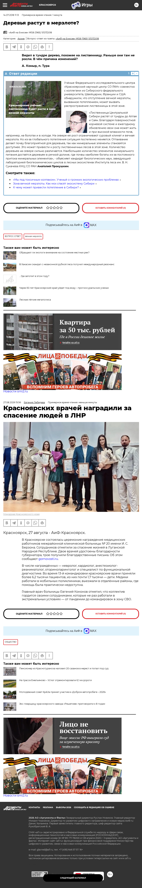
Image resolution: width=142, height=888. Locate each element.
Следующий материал (73, 878)
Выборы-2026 (63, 807)
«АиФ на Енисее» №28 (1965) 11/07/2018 (77, 38)
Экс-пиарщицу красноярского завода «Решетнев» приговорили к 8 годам (62, 703)
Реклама (48, 807)
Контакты (34, 807)
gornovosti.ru (48, 559)
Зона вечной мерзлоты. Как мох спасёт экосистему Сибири (53, 183)
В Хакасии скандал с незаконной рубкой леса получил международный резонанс (66, 264)
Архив (21, 38)
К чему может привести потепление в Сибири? (46, 187)
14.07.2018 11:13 (11, 15)
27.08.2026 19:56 (12, 402)
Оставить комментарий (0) (110, 208)
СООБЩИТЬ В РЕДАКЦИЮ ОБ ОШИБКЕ (94, 807)
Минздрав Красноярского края (21, 514)
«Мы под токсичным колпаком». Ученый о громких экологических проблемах (66, 179)
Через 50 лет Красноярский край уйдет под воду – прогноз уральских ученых (64, 287)
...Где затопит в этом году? (34, 276)
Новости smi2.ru (15, 391)
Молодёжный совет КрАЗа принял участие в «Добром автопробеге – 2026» (62, 692)
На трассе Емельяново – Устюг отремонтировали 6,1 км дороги (55, 680)
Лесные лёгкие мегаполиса (35, 299)
